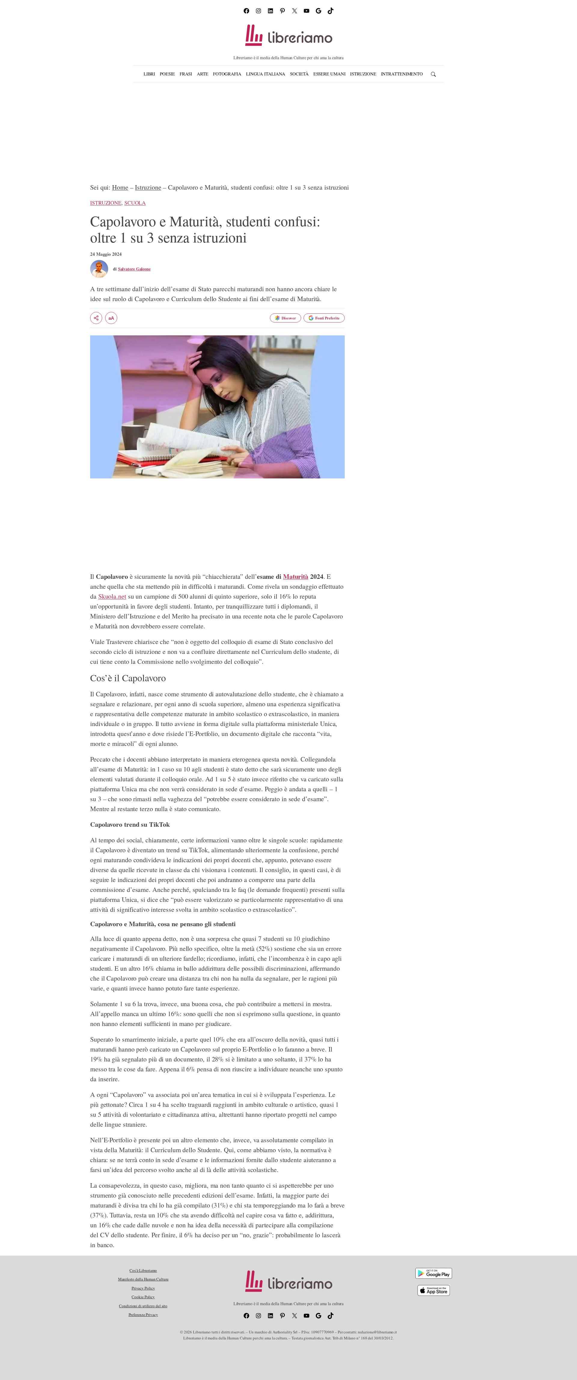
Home (120, 187)
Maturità (295, 576)
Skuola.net (112, 596)
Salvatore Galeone (134, 269)
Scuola (135, 202)
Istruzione (148, 187)
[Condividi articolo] (96, 318)
